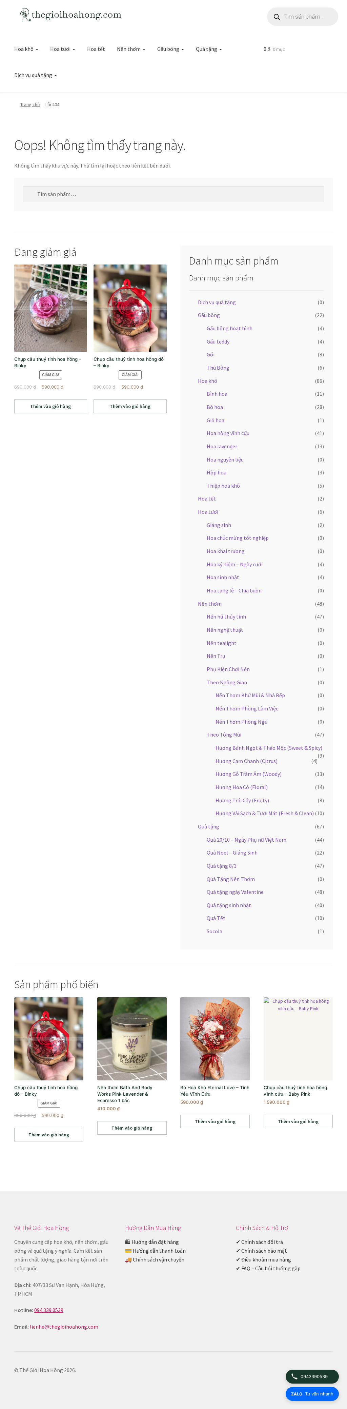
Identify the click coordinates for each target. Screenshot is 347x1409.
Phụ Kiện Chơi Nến (228, 669)
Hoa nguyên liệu (225, 459)
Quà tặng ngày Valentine (235, 891)
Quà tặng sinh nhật (229, 905)
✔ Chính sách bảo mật (261, 1250)
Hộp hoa (216, 472)
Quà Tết (216, 918)
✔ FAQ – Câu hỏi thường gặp (268, 1268)
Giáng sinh (219, 525)
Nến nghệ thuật (225, 629)
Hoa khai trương (226, 551)
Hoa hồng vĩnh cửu (228, 433)
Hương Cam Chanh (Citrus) (247, 761)
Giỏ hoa (215, 420)
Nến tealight (222, 643)
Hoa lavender (222, 446)
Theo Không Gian (227, 682)
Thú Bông (218, 367)
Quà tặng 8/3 (222, 865)
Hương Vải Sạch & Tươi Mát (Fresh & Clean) (265, 813)
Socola (214, 931)
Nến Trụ (216, 655)
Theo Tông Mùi (224, 734)
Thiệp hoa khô (223, 485)
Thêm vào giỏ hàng (50, 406)
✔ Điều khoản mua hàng (263, 1259)
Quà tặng (206, 48)
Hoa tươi (60, 48)
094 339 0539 (48, 1310)
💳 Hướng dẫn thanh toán (155, 1250)
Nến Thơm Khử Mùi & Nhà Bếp (250, 695)
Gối (211, 354)
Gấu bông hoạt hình (229, 328)
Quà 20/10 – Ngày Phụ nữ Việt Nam (246, 839)
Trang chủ (30, 104)
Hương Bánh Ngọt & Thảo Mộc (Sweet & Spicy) (269, 747)
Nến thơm (129, 48)
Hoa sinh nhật (223, 577)
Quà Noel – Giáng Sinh (232, 852)
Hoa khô (24, 48)
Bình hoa (217, 393)
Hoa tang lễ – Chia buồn (234, 590)
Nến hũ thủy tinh (226, 616)
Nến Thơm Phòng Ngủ (242, 721)
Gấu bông (168, 48)
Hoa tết (96, 48)
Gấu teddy (218, 341)
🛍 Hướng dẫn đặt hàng (152, 1241)
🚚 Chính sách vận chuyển (154, 1259)
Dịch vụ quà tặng (33, 75)
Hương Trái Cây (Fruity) (242, 800)
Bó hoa (215, 407)
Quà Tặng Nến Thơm (231, 879)
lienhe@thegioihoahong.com (64, 1326)
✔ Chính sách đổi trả (259, 1241)
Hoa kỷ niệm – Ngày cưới (235, 564)
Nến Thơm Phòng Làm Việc (247, 708)
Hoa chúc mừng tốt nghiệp (238, 537)
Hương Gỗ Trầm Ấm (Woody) (249, 773)
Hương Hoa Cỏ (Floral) (242, 787)
